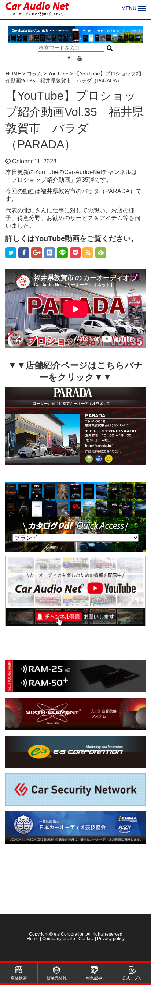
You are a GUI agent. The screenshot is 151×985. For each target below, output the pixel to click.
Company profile (58, 938)
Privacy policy (111, 938)
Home (33, 938)
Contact (86, 938)
